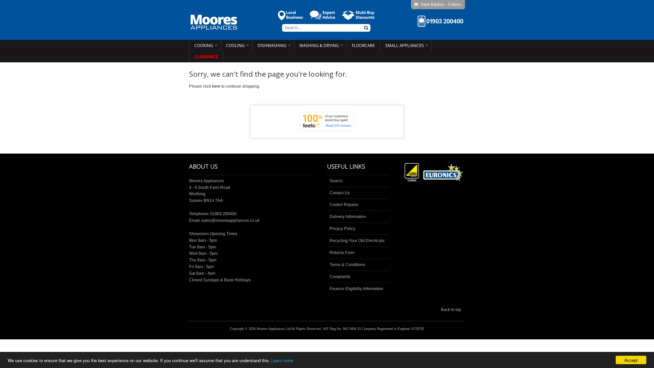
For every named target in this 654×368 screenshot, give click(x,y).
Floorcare (363, 45)
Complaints (340, 276)
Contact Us (340, 193)
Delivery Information (348, 216)
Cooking (203, 45)
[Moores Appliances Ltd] (214, 22)
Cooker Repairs (344, 204)
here (216, 86)
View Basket (441, 4)
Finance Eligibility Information (356, 288)
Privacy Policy (342, 228)
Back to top (451, 309)
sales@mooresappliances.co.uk (231, 220)
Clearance (206, 57)
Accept (631, 360)
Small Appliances (404, 45)
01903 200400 (223, 214)
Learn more (282, 360)
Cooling (235, 45)
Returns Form (342, 252)
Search (336, 181)
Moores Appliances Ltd (273, 329)
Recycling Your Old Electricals (357, 240)
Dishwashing (272, 45)
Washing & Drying (319, 45)
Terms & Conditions (347, 264)
